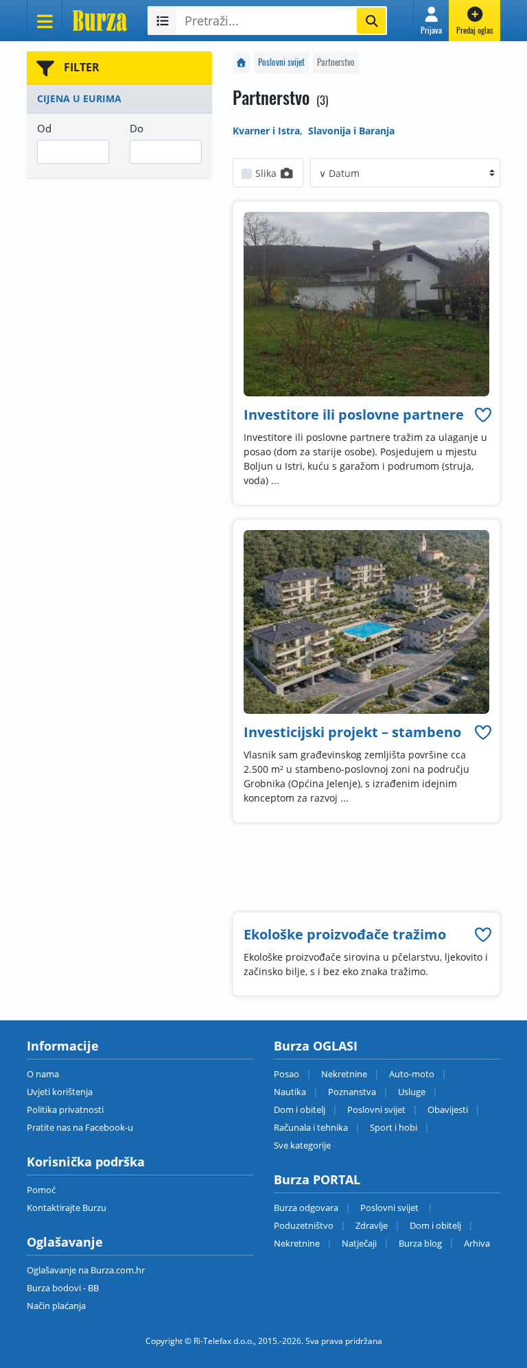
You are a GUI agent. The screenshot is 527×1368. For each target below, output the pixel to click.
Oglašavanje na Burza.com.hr (86, 1270)
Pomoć (41, 1190)
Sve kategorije (302, 1145)
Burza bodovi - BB (63, 1288)
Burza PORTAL (317, 1179)
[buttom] (483, 414)
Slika (267, 173)
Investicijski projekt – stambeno (352, 732)
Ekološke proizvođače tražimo (345, 934)
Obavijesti (448, 1109)
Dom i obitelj (299, 1109)
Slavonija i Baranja (351, 130)
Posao (286, 1074)
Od (44, 128)
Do (136, 128)
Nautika (290, 1091)
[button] (431, 20)
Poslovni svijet (281, 62)
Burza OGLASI (316, 1045)
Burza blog (420, 1243)
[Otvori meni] (44, 20)
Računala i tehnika (311, 1127)
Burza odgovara (306, 1207)
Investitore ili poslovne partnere (354, 414)
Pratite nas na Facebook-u (80, 1127)
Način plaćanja (56, 1305)
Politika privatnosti (65, 1109)
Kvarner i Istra (266, 130)
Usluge (411, 1091)
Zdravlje (371, 1225)
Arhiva (477, 1243)
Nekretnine (344, 1074)
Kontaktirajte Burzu (66, 1207)
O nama (43, 1074)
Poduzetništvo (303, 1225)
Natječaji (359, 1243)
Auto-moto (411, 1074)
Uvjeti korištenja (60, 1091)
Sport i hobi (393, 1127)
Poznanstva (352, 1091)
